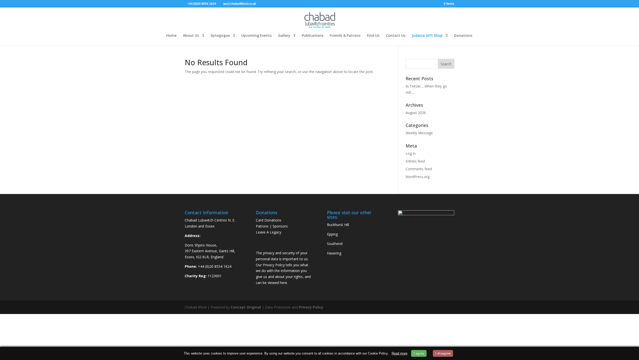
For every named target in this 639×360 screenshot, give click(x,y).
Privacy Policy (311, 307)
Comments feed (419, 168)
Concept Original (246, 307)
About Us (191, 35)
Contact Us (395, 35)
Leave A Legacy (268, 232)
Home (171, 35)
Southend (334, 243)
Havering (334, 253)
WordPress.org (418, 176)
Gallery (284, 35)
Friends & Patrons (345, 35)
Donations (463, 35)
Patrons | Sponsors (272, 226)
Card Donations (268, 220)
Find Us (373, 35)
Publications (312, 35)
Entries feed (415, 161)
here (283, 282)
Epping (332, 234)
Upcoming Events (256, 35)
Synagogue (220, 35)
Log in (411, 153)
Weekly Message (419, 132)
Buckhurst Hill (338, 224)
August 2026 (416, 112)
